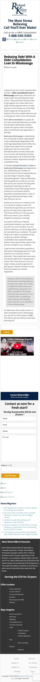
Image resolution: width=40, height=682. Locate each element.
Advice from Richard (15, 614)
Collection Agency (23, 630)
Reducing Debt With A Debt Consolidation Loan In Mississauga (22, 50)
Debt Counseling (23, 643)
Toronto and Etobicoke (16, 594)
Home (2, 50)
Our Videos (33, 663)
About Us (15, 663)
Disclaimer (33, 667)
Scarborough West (15, 589)
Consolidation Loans (15, 622)
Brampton (12, 597)
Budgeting (12, 619)
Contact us (15, 667)
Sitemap (17, 672)
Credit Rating (22, 633)
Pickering (12, 602)
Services (31, 659)
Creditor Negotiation (24, 636)
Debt (10, 640)
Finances (12, 646)
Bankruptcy (12, 617)
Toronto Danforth (14, 591)
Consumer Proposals (15, 625)
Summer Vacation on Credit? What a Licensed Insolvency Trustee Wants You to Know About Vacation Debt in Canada (20, 527)
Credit (11, 627)
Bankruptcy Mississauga (13, 136)
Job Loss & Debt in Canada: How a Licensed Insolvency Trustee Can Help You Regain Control (19, 515)
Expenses (21, 649)
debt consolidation (16, 120)
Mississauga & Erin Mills (16, 600)
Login (32, 672)
